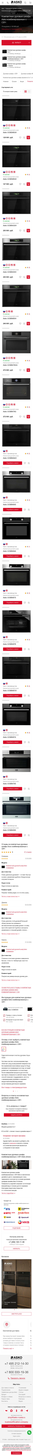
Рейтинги (21, 1399)
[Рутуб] (21, 1410)
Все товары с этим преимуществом (14, 1087)
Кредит (4, 1394)
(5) (29, 174)
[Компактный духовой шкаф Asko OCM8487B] (16, 621)
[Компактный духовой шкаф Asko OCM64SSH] (16, 249)
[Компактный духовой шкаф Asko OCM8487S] (16, 574)
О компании (22, 1388)
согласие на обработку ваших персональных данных (17, 1447)
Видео (21, 1401)
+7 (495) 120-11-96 (16, 1242)
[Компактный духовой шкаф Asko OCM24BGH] (16, 109)
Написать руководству (16, 1426)
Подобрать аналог (13, 463)
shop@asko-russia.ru (16, 1417)
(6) (29, 686)
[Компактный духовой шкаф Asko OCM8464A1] (16, 435)
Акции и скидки (23, 1390)
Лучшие (14, 81)
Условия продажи (16, 1433)
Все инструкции (13, 1032)
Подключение (6, 1390)
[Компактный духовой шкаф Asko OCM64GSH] (16, 202)
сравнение (12, 1143)
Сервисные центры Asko (9, 1392)
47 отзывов (27, 852)
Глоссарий (22, 1394)
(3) (29, 128)
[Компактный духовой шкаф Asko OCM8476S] (16, 761)
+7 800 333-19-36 (16, 1372)
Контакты (5, 1401)
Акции (22, 81)
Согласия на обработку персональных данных (18, 1450)
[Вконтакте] (6, 1410)
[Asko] (16, 2)
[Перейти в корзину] (30, 2)
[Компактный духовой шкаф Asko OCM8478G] (16, 388)
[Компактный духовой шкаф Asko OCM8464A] (16, 528)
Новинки (5, 81)
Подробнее (16, 1228)
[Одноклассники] (16, 1410)
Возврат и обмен (7, 1396)
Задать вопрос (16, 1115)
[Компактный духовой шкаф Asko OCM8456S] (16, 807)
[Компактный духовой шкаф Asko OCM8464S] (16, 481)
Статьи (21, 1392)
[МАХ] (11, 1410)
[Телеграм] (27, 1410)
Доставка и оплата (8, 1388)
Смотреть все (16, 1314)
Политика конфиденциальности (16, 1431)
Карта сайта (16, 1436)
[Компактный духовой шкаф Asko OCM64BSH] (16, 295)
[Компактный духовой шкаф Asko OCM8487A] (16, 714)
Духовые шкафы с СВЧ (10, 73)
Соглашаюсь (16, 1453)
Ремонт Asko (6, 1399)
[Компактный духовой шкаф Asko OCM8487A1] (16, 667)
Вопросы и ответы (25, 1396)
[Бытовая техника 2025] (16, 1284)
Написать (16, 1248)
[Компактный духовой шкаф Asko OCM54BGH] (16, 156)
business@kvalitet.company (16, 1422)
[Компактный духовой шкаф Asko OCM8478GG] (16, 342)
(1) (29, 546)
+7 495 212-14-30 (16, 1363)
